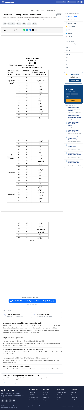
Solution (19, 23)
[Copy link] (35, 30)
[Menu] (2, 1)
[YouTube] (13, 400)
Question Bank (70, 19)
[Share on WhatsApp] (24, 30)
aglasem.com (9, 2)
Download (8, 30)
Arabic (29, 23)
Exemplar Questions (34, 400)
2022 (24, 23)
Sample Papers (61, 395)
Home (32, 10)
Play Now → (73, 100)
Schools (45, 395)
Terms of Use (71, 406)
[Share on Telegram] (27, 30)
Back (59, 14)
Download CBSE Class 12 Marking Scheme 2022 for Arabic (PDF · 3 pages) (33, 301)
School (37, 10)
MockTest (45, 392)
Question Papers (61, 392)
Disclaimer (63, 406)
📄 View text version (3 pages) (10, 383)
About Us (73, 392)
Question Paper (71, 23)
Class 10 (68, 47)
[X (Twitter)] (10, 400)
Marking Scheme (11, 23)
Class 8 (67, 64)
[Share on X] (33, 30)
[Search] (78, 2)
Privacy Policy (79, 406)
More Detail (34, 21)
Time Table (69, 36)
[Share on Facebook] (30, 30)
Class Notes (32, 392)
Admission (46, 397)
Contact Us (74, 397)
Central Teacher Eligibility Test (73, 44)
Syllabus (69, 33)
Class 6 (67, 57)
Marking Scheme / (51, 10)
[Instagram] (6, 400)
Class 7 (67, 61)
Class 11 (68, 50)
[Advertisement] (32, 41)
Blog (72, 395)
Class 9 (67, 67)
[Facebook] (2, 400)
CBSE (5, 23)
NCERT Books (32, 395)
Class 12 (43, 10)
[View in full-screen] (60, 30)
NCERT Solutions (33, 397)
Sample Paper (70, 26)
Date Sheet (60, 400)
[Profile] (81, 2)
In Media (73, 400)
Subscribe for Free (75, 80)
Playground (46, 400)
